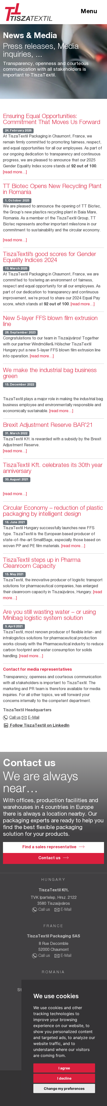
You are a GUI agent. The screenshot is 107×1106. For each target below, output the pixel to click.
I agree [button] (64, 1068)
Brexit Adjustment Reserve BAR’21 (48, 426)
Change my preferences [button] (64, 1088)
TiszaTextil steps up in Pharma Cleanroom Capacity (42, 564)
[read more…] (15, 173)
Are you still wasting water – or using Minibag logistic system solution (49, 616)
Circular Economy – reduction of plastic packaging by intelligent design (53, 512)
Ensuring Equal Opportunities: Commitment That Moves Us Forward (51, 120)
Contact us (49, 858)
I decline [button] (64, 1078)
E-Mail (33, 718)
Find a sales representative (49, 847)
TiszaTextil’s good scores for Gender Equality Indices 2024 (49, 258)
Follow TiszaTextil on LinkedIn (39, 726)
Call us (15, 718)
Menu (89, 12)
